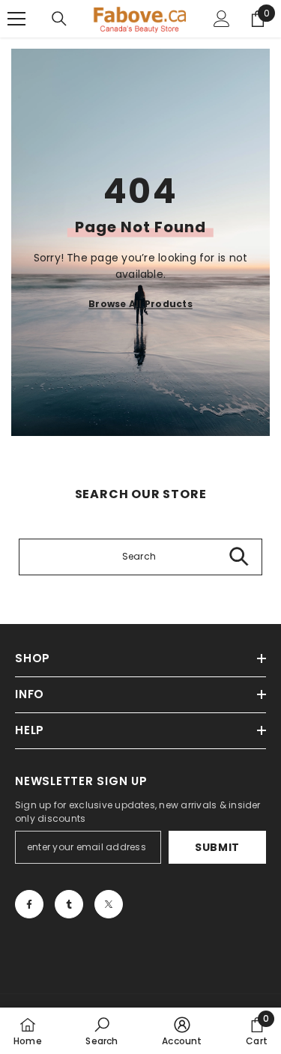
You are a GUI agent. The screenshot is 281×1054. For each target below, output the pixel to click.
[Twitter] (108, 904)
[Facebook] (29, 904)
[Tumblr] (69, 904)
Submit (217, 847)
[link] (101, 1031)
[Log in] (222, 18)
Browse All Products (140, 303)
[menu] (16, 19)
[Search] (59, 19)
